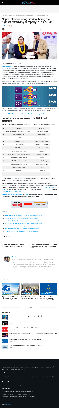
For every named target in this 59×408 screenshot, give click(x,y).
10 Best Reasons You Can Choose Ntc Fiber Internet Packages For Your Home (28, 114)
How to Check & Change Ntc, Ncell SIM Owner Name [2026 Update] (26, 322)
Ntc (2, 385)
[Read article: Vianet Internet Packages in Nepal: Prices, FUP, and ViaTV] (5, 329)
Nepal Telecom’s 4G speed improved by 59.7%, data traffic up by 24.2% (23, 216)
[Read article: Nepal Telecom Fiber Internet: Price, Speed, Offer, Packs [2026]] (5, 317)
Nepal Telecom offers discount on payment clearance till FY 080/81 (22, 226)
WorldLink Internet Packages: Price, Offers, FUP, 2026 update (25, 339)
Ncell (5, 385)
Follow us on (6, 26)
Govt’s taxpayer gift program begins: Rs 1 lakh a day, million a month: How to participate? (33, 333)
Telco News (33, 29)
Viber (26, 195)
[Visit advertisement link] (29, 89)
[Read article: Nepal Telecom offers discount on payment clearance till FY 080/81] (49, 289)
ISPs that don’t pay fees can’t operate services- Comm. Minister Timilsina (23, 223)
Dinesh (8, 29)
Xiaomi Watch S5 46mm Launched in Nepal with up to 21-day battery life (23, 221)
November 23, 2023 (16, 29)
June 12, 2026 (12, 341)
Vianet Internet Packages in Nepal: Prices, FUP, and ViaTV (24, 328)
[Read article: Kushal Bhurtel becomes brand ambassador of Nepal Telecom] (30, 289)
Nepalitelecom (8, 404)
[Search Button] (56, 2)
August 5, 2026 (44, 302)
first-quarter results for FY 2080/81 (11, 191)
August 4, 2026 (12, 329)
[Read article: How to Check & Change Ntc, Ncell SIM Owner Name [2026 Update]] (5, 323)
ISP (14, 385)
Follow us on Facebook (8, 195)
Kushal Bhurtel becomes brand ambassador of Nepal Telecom (21, 218)
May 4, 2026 (11, 347)
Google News (18, 195)
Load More (29, 307)
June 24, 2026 (12, 323)
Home (3, 15)
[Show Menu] (2, 2)
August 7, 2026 (5, 302)
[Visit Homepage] (29, 2)
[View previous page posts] (28, 350)
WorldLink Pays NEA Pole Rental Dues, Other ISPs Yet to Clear (21, 231)
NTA (17, 385)
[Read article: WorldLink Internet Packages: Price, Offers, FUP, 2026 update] (5, 341)
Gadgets (21, 385)
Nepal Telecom (8, 15)
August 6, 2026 (25, 302)
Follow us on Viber (8, 376)
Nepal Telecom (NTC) (7, 67)
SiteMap (4, 373)
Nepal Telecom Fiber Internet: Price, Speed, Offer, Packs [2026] (25, 316)
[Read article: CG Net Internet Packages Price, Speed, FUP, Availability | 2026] (5, 347)
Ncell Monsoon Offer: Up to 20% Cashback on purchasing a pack (21, 229)
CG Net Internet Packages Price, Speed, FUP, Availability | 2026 (25, 345)
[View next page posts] (31, 350)
